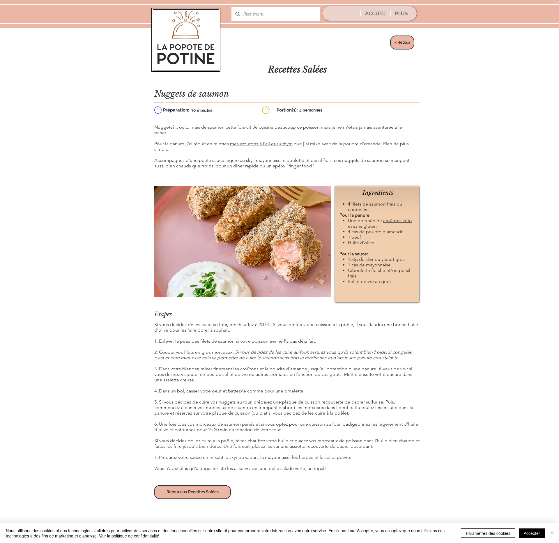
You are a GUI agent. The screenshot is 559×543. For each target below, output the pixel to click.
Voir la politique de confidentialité (129, 536)
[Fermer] (552, 533)
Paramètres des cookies (488, 533)
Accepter (532, 533)
